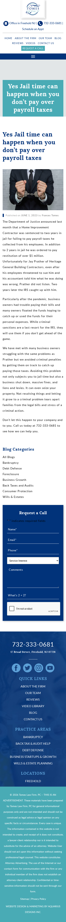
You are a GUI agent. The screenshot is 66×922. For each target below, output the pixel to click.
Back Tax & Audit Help (33, 743)
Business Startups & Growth (33, 757)
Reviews (17, 43)
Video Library (33, 706)
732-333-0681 (53, 23)
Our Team (45, 38)
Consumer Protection (18, 491)
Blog (58, 38)
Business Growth (14, 480)
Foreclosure (11, 474)
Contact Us (46, 43)
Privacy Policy (38, 899)
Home (8, 38)
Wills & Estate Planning (33, 763)
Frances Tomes (50, 215)
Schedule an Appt (33, 29)
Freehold (33, 781)
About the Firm (25, 38)
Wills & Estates (13, 497)
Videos (30, 43)
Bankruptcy (11, 463)
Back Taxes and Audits (18, 485)
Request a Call (33, 48)
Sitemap (24, 899)
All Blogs (9, 457)
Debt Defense (12, 468)
